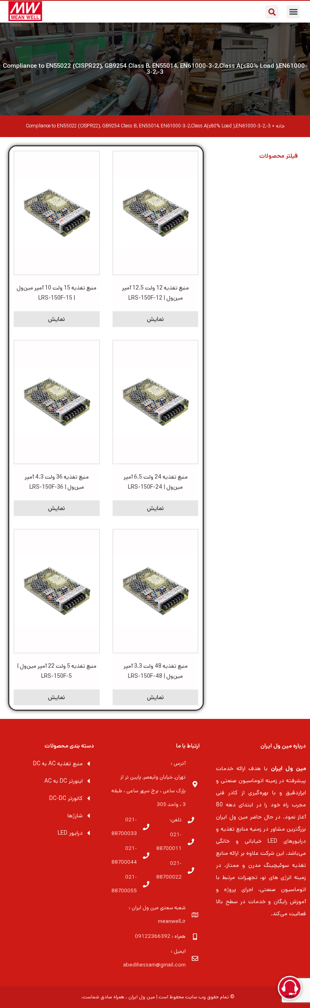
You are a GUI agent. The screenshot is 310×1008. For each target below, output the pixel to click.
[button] (293, 12)
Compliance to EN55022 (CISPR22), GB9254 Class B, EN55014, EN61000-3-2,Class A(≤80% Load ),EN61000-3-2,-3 (155, 69)
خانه (280, 126)
